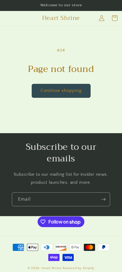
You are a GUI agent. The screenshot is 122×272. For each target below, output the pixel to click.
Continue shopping (61, 90)
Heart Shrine (51, 268)
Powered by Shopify (78, 268)
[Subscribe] (103, 199)
